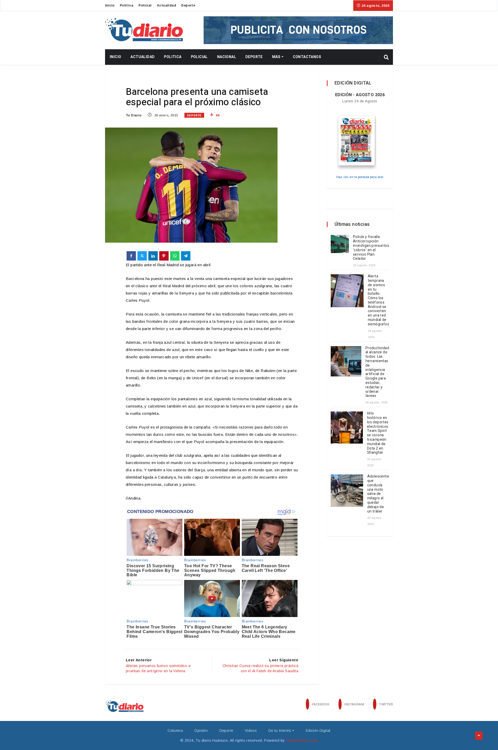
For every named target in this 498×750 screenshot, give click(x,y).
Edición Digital (318, 730)
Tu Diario (134, 115)
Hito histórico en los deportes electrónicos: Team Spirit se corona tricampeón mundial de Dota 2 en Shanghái (378, 433)
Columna (175, 730)
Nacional (226, 57)
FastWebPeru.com (302, 740)
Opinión (201, 730)
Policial (145, 5)
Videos (251, 730)
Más (276, 57)
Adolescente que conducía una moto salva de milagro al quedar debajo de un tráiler (378, 494)
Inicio (109, 5)
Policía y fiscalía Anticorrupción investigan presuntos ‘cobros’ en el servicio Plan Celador (371, 247)
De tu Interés (279, 730)
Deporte (188, 5)
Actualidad (166, 5)
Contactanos (307, 57)
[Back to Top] (478, 736)
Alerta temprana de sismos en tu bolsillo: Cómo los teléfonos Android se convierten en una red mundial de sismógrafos (378, 300)
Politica (126, 5)
